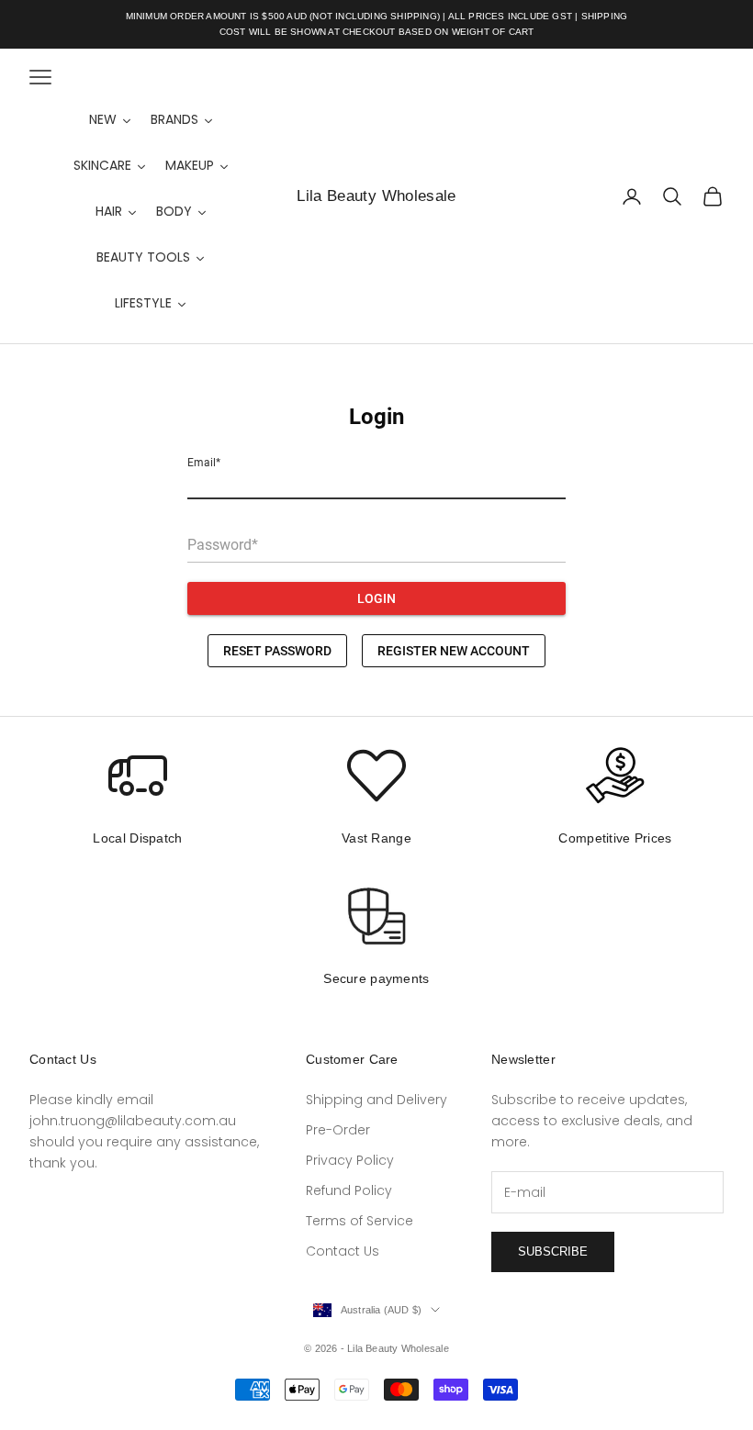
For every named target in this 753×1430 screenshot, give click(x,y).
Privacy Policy (350, 1160)
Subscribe (553, 1251)
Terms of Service (359, 1221)
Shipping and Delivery (376, 1099)
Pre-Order (338, 1130)
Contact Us (342, 1251)
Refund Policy (349, 1190)
